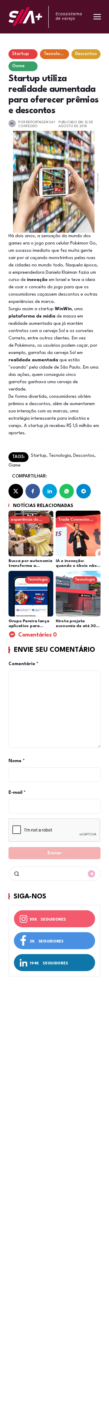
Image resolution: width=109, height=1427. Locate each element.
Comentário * (23, 664)
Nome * (16, 761)
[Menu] (97, 16)
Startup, (39, 455)
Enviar (54, 853)
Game (14, 465)
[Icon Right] (91, 873)
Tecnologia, (60, 455)
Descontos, (84, 455)
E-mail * (17, 792)
